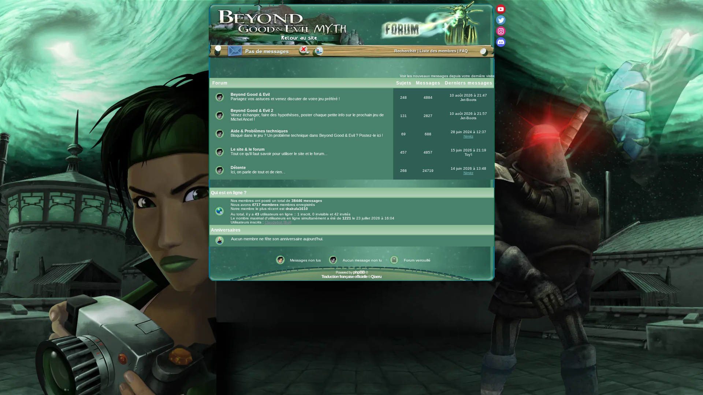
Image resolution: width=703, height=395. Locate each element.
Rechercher (405, 51)
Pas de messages (267, 51)
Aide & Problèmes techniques (259, 131)
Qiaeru (376, 276)
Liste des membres (438, 51)
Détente (238, 167)
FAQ (464, 51)
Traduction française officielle (344, 276)
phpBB (359, 272)
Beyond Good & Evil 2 (252, 110)
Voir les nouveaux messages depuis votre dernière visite (447, 76)
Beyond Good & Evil (250, 94)
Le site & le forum (248, 149)
